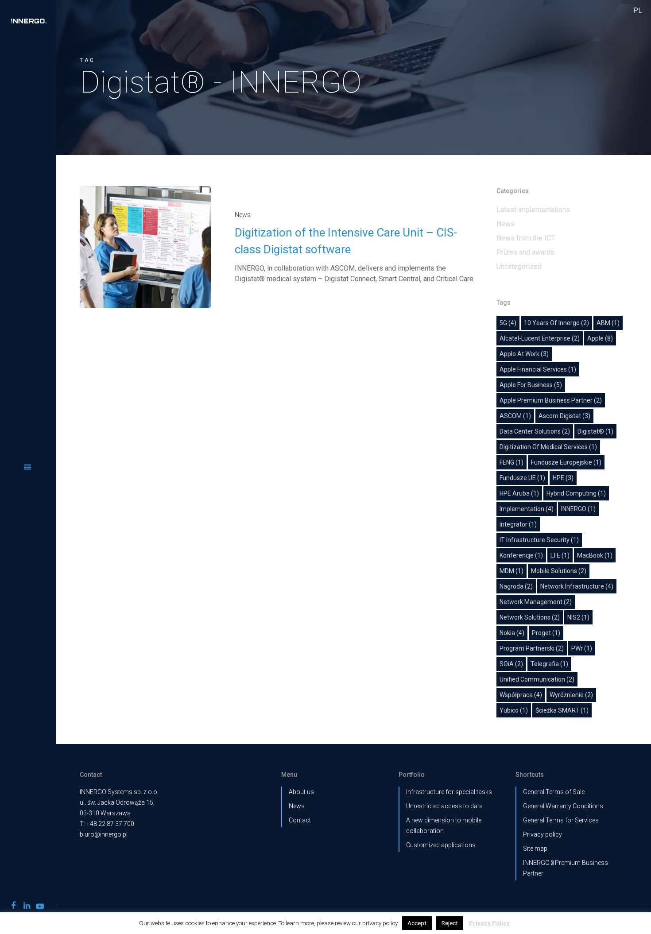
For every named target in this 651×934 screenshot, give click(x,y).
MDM (511, 570)
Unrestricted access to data (444, 806)
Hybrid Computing (576, 493)
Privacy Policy (489, 923)
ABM (608, 322)
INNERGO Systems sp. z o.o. (119, 791)
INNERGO (578, 508)
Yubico (514, 710)
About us (301, 791)
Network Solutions (530, 617)
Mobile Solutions (558, 570)
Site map (535, 848)
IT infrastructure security (539, 539)
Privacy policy (542, 834)
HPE (563, 477)
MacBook (594, 555)
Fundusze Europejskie (566, 462)
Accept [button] (416, 923)
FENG (511, 462)
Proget (546, 632)
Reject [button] (450, 923)
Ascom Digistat (564, 415)
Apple (600, 338)
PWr (581, 648)
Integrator (518, 524)
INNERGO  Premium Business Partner (565, 868)
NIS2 (578, 617)
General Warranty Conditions (563, 806)
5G (508, 322)
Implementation (527, 508)
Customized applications (441, 845)
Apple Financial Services (538, 369)
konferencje (521, 555)
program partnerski (532, 648)
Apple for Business (531, 384)
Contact (300, 820)
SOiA (511, 663)
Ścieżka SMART (562, 710)
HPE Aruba (519, 493)
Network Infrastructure (576, 586)
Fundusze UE (522, 477)
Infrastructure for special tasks (449, 791)
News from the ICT (525, 238)
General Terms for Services (561, 820)
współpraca (521, 694)
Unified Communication (537, 679)
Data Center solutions (535, 431)
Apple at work (524, 353)
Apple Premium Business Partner (551, 400)
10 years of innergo (556, 322)
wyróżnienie (571, 694)
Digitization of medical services (548, 446)
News (243, 214)
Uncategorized (519, 266)
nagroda (516, 586)
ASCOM (515, 415)
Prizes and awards (525, 252)
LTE (560, 555)
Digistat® (595, 431)
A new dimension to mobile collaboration (443, 825)
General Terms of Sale (554, 791)
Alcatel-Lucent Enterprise (540, 338)
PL (637, 10)
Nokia (512, 632)
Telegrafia (549, 663)
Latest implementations (533, 209)
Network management (536, 601)
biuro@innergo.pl (104, 834)
